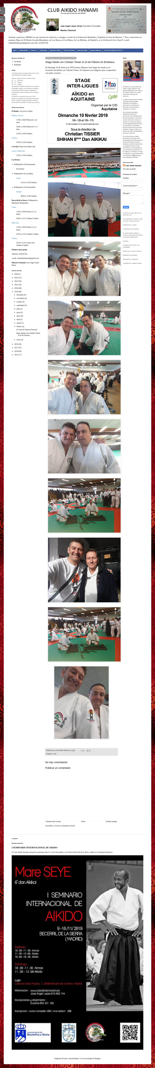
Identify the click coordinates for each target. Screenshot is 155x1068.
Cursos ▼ (34, 50)
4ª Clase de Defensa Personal (26, 330)
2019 (16, 292)
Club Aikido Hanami (133, 166)
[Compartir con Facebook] (88, 750)
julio (18, 309)
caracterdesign (73, 1058)
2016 (16, 351)
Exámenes (43, 50)
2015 (16, 355)
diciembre (20, 295)
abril (18, 319)
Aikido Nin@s (23, 50)
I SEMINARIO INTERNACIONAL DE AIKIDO (34, 847)
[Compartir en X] (85, 750)
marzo (19, 323)
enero (19, 340)
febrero (19, 326)
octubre (19, 302)
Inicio (15, 50)
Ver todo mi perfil (129, 169)
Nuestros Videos (55, 50)
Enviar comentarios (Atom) (65, 826)
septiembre (21, 305)
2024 (16, 274)
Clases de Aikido (69, 50)
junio (19, 312)
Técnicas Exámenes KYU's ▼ (113, 50)
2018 (16, 344)
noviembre (21, 298)
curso (54, 754)
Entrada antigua (111, 821)
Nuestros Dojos (82, 50)
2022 (16, 281)
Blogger (97, 1058)
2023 (16, 278)
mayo (19, 316)
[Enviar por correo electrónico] (81, 750)
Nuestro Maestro (95, 50)
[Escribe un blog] (83, 750)
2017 (16, 348)
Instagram (17, 65)
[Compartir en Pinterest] (90, 750)
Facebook (17, 62)
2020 (16, 288)
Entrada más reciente (53, 821)
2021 (16, 285)
